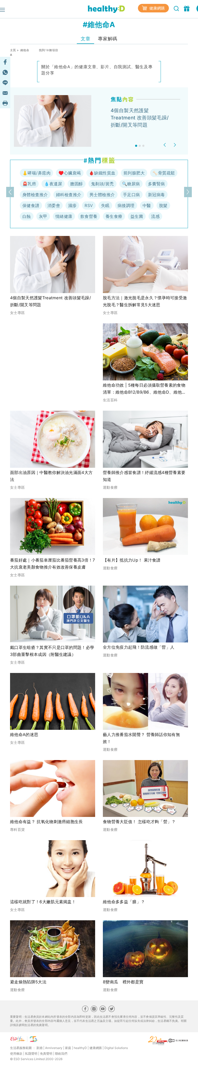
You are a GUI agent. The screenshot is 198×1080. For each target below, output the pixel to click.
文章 (85, 38)
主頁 (13, 50)
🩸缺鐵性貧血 (102, 172)
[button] (165, 145)
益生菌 (136, 216)
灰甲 (43, 216)
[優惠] (187, 8)
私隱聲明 (31, 1053)
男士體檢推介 (102, 194)
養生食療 (113, 216)
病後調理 (126, 205)
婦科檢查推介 (68, 194)
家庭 (68, 1048)
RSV (89, 205)
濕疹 (72, 205)
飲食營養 (88, 216)
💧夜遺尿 (53, 183)
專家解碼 (107, 38)
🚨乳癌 (29, 183)
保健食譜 (30, 205)
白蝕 (26, 216)
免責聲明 (46, 1053)
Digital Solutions (116, 1048)
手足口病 (131, 194)
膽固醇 (76, 183)
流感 (155, 216)
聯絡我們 (61, 1053)
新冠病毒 (156, 194)
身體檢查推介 (35, 194)
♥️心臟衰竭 (70, 172)
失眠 (105, 205)
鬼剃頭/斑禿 (102, 183)
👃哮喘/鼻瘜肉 (36, 172)
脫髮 (163, 205)
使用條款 (16, 1053)
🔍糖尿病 (131, 183)
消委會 (53, 205)
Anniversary (53, 1048)
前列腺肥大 (134, 172)
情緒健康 (63, 216)
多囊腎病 (156, 183)
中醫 (147, 205)
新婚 (39, 1048)
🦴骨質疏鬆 (164, 172)
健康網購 (156, 8)
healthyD (80, 1048)
